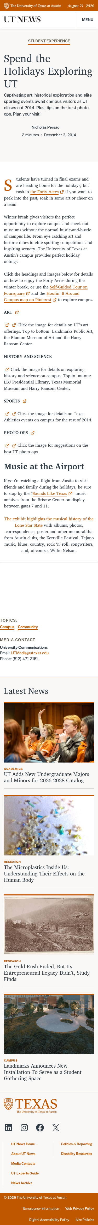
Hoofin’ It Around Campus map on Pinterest (41, 296)
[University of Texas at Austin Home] (32, 6)
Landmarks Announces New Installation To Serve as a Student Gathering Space (43, 1072)
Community (28, 627)
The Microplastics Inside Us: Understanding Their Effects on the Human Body (44, 873)
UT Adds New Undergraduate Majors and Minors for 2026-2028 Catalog (46, 777)
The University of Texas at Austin (41, 1197)
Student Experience (49, 41)
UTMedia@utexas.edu (30, 653)
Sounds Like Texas (50, 493)
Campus (7, 627)
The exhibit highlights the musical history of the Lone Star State (49, 522)
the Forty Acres (44, 191)
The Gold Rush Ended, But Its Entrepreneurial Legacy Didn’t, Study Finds (47, 972)
